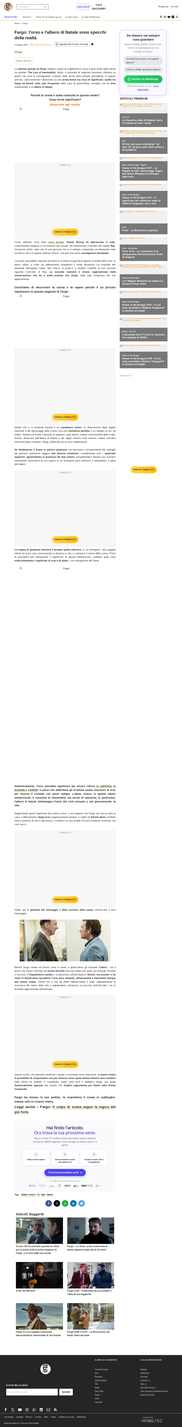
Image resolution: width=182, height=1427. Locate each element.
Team (53, 1417)
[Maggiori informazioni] (92, 44)
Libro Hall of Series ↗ (148, 1387)
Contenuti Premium (101, 1369)
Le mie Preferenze (91, 17)
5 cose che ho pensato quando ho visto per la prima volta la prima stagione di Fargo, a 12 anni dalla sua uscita (37, 1249)
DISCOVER (83, 7)
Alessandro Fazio (42, 45)
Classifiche (98, 1402)
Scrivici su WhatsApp (145, 79)
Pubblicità (81, 1417)
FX (38, 1195)
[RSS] (55, 1409)
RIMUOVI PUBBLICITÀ (65, 232)
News (97, 1373)
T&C (46, 1417)
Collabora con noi (66, 1417)
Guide (97, 1398)
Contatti (19, 1417)
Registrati (164, 6)
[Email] (81, 1203)
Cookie (38, 1417)
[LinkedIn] (73, 1203)
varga (49, 1195)
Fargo (25, 23)
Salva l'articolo (23, 61)
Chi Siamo (9, 1417)
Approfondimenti (101, 1380)
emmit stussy (28, 1195)
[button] (18, 16)
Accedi (174, 6)
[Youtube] (20, 1409)
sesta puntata (56, 242)
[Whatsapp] (177, 17)
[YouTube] (169, 17)
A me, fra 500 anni (25, 1291)
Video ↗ (143, 1384)
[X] (57, 1203)
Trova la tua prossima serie (65, 1172)
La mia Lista (71, 17)
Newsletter (144, 1376)
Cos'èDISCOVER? (99, 7)
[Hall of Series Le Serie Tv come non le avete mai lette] (8, 7)
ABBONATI (144, 1373)
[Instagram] (165, 17)
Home (17, 23)
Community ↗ (145, 1380)
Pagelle (97, 1395)
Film (96, 1384)
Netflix (97, 1387)
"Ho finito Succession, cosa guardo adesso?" (142, 61)
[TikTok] (173, 17)
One (43, 1195)
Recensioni (98, 1376)
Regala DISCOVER (147, 1395)
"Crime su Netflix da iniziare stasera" (143, 69)
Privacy (29, 1417)
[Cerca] (45, 6)
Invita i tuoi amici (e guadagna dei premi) (154, 1391)
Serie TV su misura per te (48, 17)
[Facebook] (161, 17)
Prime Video (99, 1391)
